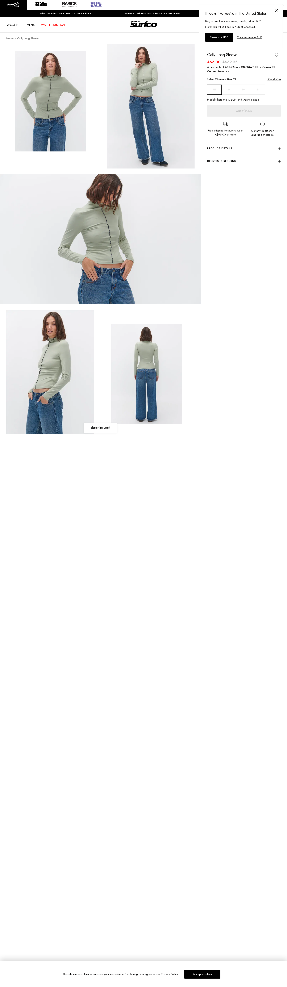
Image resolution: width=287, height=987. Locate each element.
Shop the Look (100, 428)
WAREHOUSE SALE (54, 25)
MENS (31, 25)
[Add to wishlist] (276, 55)
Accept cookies (202, 974)
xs (214, 90)
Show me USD (219, 37)
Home (9, 38)
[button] (13, 5)
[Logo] (143, 28)
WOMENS (13, 25)
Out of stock (244, 111)
